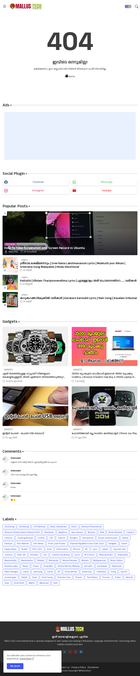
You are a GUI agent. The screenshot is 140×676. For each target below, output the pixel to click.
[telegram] (81, 652)
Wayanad (44, 583)
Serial (50, 571)
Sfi (58, 571)
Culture (61, 538)
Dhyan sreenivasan (107, 538)
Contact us (64, 667)
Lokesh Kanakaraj (61, 555)
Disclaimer (93, 667)
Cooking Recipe (25, 538)
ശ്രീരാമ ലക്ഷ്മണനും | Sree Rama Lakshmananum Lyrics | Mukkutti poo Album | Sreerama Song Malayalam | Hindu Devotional (72, 265)
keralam (34, 555)
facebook (38, 182)
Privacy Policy (78, 667)
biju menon (77, 532)
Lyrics (77, 555)
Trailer (118, 577)
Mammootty (10, 560)
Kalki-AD (21, 555)
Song (113, 571)
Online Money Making (68, 566)
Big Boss (63, 532)
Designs (74, 538)
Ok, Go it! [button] (15, 666)
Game (124, 543)
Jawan (105, 549)
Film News (38, 543)
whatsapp (106, 182)
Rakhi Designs (11, 571)
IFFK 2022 (37, 549)
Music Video (116, 560)
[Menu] (4, 6)
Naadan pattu (11, 566)
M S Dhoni (90, 555)
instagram (38, 191)
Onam (36, 566)
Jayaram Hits (119, 549)
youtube (106, 191)
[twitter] (64, 652)
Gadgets (112, 543)
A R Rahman (39, 526)
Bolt (102, 532)
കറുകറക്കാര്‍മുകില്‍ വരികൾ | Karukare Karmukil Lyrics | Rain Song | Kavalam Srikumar (78, 298)
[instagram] (75, 652)
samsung (37, 571)
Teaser (78, 577)
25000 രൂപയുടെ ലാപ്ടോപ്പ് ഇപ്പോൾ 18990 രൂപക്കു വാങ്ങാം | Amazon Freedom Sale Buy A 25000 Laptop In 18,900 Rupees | (103, 375)
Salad (26, 571)
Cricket (41, 538)
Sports (124, 571)
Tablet (24, 577)
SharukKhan (71, 571)
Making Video (106, 555)
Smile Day (87, 571)
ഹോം (71, 76)
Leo (45, 555)
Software (101, 571)
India (49, 549)
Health (24, 549)
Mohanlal (53, 560)
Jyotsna (8, 555)
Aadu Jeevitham (58, 526)
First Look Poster (57, 543)
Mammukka (27, 560)
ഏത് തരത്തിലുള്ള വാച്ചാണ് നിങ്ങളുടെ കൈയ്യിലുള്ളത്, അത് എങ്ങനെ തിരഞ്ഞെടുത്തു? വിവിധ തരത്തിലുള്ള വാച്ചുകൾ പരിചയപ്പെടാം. (33, 375)
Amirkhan (49, 532)
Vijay (6, 583)
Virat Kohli (19, 583)
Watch (32, 583)
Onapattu (48, 566)
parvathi (88, 566)
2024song (24, 526)
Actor (74, 526)
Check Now (25, 658)
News (25, 566)
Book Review (115, 532)
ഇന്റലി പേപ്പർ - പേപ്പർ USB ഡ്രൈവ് (23, 433)
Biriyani (91, 532)
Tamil (34, 577)
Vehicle (129, 577)
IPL (86, 549)
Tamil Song (47, 577)
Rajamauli (117, 566)
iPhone (76, 549)
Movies (85, 560)
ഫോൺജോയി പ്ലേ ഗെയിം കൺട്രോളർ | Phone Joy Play (104, 433)
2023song (9, 526)
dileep (125, 538)
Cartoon (8, 538)
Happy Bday (10, 549)
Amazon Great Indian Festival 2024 (22, 532)
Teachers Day (64, 577)
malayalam (122, 555)
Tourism (106, 577)
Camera (130, 532)
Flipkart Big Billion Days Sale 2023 (87, 543)
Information (62, 549)
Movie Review (70, 560)
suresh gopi (10, 577)
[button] (128, 6)
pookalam (102, 566)
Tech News (92, 577)
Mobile (40, 560)
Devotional (87, 538)
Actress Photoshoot (91, 526)
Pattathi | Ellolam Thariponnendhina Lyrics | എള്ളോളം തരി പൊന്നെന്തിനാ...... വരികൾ (78, 280)
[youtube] (70, 652)
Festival (8, 543)
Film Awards (23, 543)
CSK (51, 538)
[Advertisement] (70, 136)
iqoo (95, 549)
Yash (55, 583)
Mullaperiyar (99, 560)
